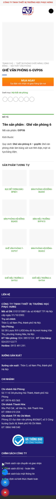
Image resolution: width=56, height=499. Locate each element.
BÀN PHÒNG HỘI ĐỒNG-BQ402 (41, 249)
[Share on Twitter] (15, 99)
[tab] (28, 117)
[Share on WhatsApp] (5, 99)
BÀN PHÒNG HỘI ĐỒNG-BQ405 (14, 220)
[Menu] (4, 11)
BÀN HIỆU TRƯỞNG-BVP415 (41, 220)
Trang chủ (7, 63)
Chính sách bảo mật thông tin (20, 473)
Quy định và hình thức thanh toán (21, 479)
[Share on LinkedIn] (31, 99)
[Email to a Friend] (21, 99)
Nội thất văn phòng (21, 66)
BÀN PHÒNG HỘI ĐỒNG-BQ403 (41, 190)
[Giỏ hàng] (51, 11)
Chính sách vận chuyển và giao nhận (23, 463)
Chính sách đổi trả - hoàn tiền (20, 468)
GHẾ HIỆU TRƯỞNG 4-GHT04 (41, 279)
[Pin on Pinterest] (26, 99)
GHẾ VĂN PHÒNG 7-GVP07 (14, 249)
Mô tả (5, 117)
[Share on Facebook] (10, 99)
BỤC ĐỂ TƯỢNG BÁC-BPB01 (14, 190)
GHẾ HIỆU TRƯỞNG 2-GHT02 (14, 279)
